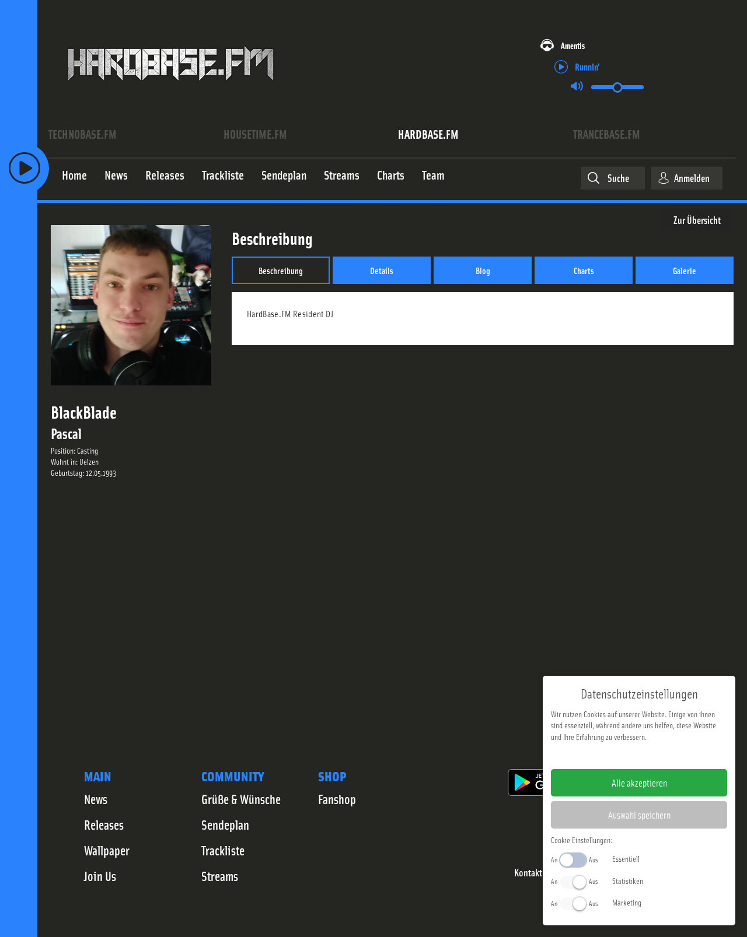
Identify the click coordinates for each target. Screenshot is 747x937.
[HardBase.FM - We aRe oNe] (170, 89)
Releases (104, 824)
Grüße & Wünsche (241, 798)
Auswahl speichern (639, 814)
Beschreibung (281, 270)
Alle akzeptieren (639, 782)
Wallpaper (107, 850)
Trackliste (223, 850)
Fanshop (337, 798)
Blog (483, 270)
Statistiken (627, 880)
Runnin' (587, 66)
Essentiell (626, 858)
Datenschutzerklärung (659, 755)
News (95, 798)
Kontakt (528, 872)
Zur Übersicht (697, 219)
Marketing (626, 902)
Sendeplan (225, 824)
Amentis (573, 45)
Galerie (684, 270)
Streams (219, 875)
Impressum (603, 755)
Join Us (100, 875)
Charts (584, 270)
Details (381, 270)
